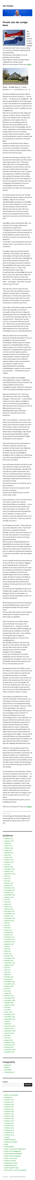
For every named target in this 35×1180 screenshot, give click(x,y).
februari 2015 (8, 867)
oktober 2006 (9, 1028)
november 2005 (9, 1045)
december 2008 (9, 998)
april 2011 (7, 951)
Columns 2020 (9, 1121)
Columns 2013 (9, 1104)
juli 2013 (7, 899)
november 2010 (9, 958)
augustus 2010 (9, 965)
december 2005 (9, 1042)
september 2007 (9, 1019)
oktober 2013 (8, 892)
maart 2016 (8, 857)
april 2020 (7, 843)
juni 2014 (7, 878)
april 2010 (7, 974)
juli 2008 (7, 1007)
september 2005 (9, 1049)
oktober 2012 (8, 916)
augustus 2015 (9, 862)
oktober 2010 (8, 960)
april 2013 (7, 904)
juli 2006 (7, 1035)
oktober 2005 (9, 1047)
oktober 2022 (9, 838)
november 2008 (9, 1000)
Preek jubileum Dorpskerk (13, 1153)
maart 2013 (8, 906)
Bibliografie (8, 1097)
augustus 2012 (9, 920)
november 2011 (9, 939)
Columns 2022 (9, 1125)
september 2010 (9, 963)
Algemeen (7, 1065)
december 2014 (9, 869)
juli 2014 (7, 876)
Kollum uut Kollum (10, 1142)
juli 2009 (7, 988)
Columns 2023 (9, 1128)
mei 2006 (7, 1038)
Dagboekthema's (10, 1139)
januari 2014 (8, 885)
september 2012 (9, 918)
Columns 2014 (9, 1107)
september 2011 (9, 942)
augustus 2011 (9, 944)
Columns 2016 (9, 1111)
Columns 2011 (9, 1100)
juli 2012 (7, 923)
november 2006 (9, 1026)
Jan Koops (8, 6)
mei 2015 (7, 864)
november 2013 (9, 890)
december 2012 (9, 911)
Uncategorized (9, 1072)
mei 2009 (7, 991)
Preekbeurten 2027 (10, 1165)
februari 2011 (8, 956)
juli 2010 (7, 967)
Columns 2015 (9, 1109)
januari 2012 (8, 935)
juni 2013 (7, 902)
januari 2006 (8, 1040)
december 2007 (9, 1014)
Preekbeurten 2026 (10, 1163)
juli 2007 (7, 1021)
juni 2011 (7, 949)
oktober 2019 (8, 848)
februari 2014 (8, 883)
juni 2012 (7, 925)
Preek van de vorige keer (12, 1156)
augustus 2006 (9, 1033)
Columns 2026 (9, 1135)
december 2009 (9, 981)
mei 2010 (7, 972)
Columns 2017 (9, 1114)
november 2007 (9, 1017)
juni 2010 (7, 970)
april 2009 (7, 993)
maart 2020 (8, 845)
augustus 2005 (9, 1052)
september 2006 (9, 1031)
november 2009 (9, 984)
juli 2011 (7, 946)
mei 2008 (7, 1010)
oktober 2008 (9, 1002)
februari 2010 (8, 977)
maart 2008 (8, 1012)
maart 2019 (8, 850)
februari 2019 (8, 852)
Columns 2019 (9, 1118)
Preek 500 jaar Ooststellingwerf (15, 1149)
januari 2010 (8, 979)
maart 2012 (8, 930)
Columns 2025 (9, 1132)
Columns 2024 (9, 1130)
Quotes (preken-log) (11, 1168)
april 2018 (7, 855)
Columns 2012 (9, 1102)
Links (6, 1144)
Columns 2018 (9, 1116)
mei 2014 (7, 881)
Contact (7, 1137)
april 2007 (7, 1024)
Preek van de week (10, 1158)
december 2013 (9, 888)
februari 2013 (8, 909)
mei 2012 (7, 927)
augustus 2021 (9, 841)
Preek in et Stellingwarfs (12, 1151)
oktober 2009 (9, 986)
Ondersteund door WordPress (18, 1176)
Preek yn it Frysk (10, 1161)
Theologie (7, 1070)
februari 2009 (9, 995)
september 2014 (9, 874)
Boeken (7, 1067)
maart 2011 (8, 953)
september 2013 (9, 895)
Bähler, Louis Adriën (11, 1095)
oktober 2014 (8, 871)
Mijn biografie (9, 1146)
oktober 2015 (8, 860)
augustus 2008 (9, 1005)
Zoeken (5, 1082)
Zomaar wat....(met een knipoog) (15, 1170)
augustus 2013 (9, 897)
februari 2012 (8, 932)
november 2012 (9, 913)
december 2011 (9, 937)
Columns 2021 (9, 1123)
